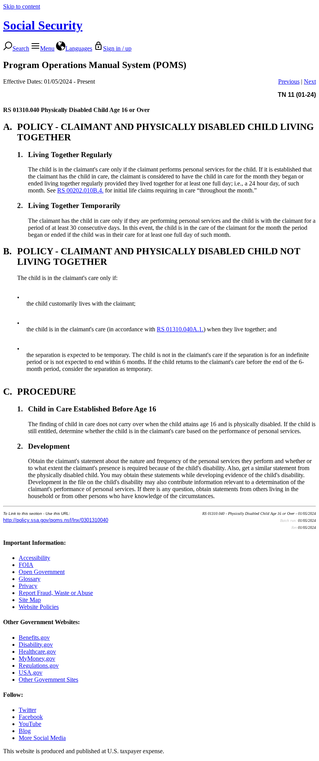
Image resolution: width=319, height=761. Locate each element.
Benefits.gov (34, 637)
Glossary (29, 579)
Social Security (42, 25)
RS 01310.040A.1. (180, 329)
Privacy (28, 586)
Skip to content (21, 6)
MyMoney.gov (37, 658)
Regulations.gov (39, 665)
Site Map (30, 600)
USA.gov (30, 672)
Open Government (42, 572)
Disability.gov (36, 644)
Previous (289, 81)
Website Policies (39, 607)
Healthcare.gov (37, 651)
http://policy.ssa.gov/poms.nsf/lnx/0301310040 (55, 520)
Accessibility (34, 558)
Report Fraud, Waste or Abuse (56, 593)
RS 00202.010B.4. (80, 190)
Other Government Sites (48, 679)
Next (310, 81)
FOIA (26, 565)
